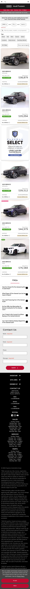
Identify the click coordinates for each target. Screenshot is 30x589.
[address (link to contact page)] (1, 1)
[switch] (28, 1)
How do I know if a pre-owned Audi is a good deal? (13, 287)
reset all (3, 27)
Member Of (14, 384)
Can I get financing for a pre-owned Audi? (13, 300)
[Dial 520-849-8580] (5, 1)
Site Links (14, 380)
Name (7, 333)
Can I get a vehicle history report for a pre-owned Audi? (13, 321)
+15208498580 (15, 398)
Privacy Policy (21, 576)
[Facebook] (12, 415)
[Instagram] (15, 415)
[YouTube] (17, 415)
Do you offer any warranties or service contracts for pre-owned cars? (12, 308)
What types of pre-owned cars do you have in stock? (14, 294)
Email (7, 342)
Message (8, 358)
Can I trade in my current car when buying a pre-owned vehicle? (13, 315)
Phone (4, 350)
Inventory (14, 375)
